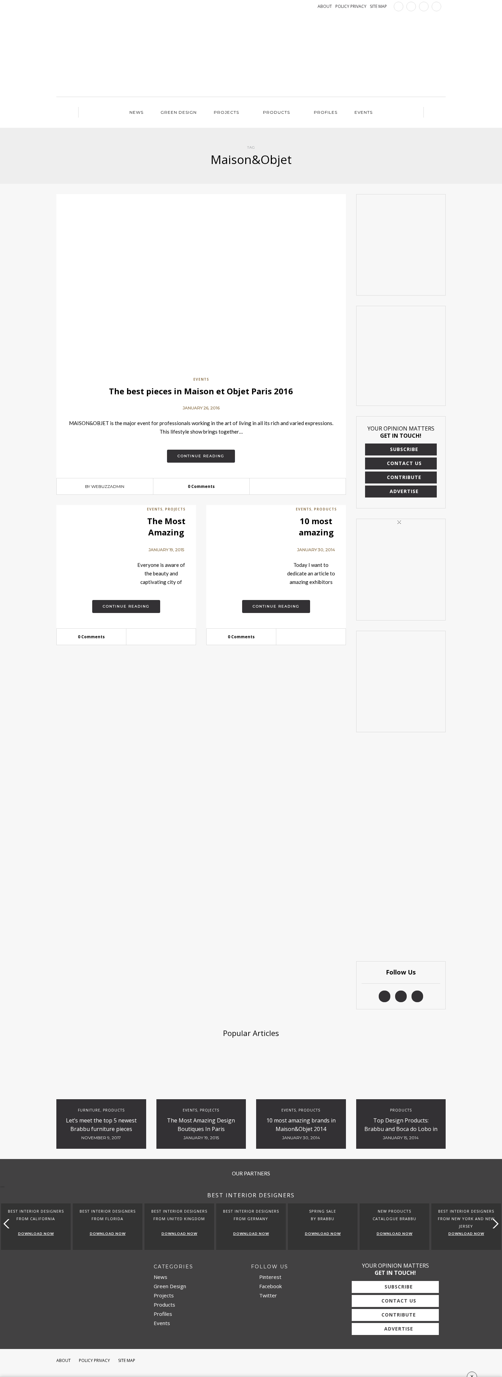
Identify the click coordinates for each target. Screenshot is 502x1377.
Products (276, 112)
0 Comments (201, 486)
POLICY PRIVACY (350, 6)
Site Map (126, 1360)
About (63, 1360)
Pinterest (269, 1276)
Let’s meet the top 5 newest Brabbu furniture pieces (101, 1125)
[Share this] (287, 486)
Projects (226, 112)
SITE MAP (378, 6)
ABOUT (325, 6)
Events (363, 112)
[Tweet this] (297, 486)
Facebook (270, 1286)
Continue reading (201, 456)
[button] (494, 1223)
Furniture (89, 1110)
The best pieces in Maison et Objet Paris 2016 (201, 391)
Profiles (325, 112)
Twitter (267, 1295)
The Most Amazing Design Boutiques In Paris (201, 1125)
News (136, 112)
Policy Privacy (94, 1360)
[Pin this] (307, 486)
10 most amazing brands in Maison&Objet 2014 (301, 1125)
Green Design (179, 112)
